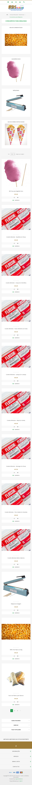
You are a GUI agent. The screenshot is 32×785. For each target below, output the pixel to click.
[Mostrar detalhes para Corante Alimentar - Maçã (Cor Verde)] (16, 402)
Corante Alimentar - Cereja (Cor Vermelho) (16, 283)
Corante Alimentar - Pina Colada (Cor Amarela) (16, 512)
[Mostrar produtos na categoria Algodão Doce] (16, 71)
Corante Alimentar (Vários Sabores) (16, 558)
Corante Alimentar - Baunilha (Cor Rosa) (16, 237)
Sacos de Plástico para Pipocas (16, 695)
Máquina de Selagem (16, 604)
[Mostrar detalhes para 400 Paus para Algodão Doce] (16, 173)
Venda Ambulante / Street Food (17, 14)
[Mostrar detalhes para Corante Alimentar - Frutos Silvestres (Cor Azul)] (16, 311)
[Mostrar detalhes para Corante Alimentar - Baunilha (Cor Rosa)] (16, 219)
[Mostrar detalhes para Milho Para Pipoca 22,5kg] (16, 632)
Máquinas (16, 90)
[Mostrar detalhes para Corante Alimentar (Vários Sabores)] (16, 540)
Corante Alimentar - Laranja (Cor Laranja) (16, 374)
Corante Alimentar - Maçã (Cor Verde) (16, 420)
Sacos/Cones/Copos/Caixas (16, 122)
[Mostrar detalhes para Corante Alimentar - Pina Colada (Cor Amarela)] (16, 494)
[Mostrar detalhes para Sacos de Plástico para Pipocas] (16, 677)
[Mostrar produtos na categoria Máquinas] (16, 103)
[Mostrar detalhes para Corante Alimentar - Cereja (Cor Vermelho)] (16, 265)
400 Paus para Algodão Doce (16, 191)
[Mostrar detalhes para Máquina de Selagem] (16, 586)
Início (7, 15)
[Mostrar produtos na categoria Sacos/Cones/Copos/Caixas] (16, 134)
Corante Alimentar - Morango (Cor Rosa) (16, 466)
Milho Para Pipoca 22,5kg (16, 649)
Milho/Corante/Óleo (16, 27)
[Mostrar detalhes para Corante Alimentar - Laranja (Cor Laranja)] (16, 356)
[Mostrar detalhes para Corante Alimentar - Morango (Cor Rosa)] (16, 448)
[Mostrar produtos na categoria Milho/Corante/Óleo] (16, 40)
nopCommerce (19, 779)
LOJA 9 (20, 781)
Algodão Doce (16, 59)
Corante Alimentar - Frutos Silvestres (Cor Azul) (16, 328)
